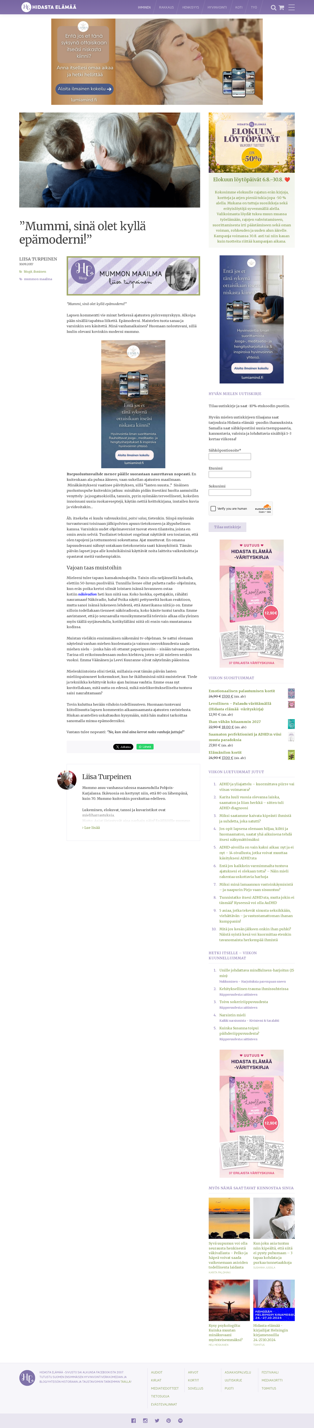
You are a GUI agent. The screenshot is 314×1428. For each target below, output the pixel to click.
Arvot (193, 1372)
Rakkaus (166, 7)
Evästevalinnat (164, 1404)
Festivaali (270, 1372)
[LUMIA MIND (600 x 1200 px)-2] (252, 319)
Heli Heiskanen (218, 1345)
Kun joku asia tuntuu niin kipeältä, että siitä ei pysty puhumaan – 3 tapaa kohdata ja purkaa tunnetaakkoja (272, 1253)
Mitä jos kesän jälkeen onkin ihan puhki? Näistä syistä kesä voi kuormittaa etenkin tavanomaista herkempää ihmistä (255, 934)
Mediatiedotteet (165, 1388)
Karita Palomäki (219, 1272)
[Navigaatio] (291, 7)
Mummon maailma (38, 279)
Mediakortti (272, 1380)
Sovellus (195, 1388)
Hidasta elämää (74, 7)
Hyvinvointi (217, 7)
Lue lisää (92, 827)
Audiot (157, 1372)
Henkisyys (190, 7)
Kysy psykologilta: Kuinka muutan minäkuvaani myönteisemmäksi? (226, 1332)
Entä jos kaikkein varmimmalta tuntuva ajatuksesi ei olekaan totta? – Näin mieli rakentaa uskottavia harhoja (254, 871)
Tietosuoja (160, 1396)
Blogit (28, 272)
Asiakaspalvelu (238, 1372)
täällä (125, 1382)
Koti (238, 7)
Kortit (193, 1380)
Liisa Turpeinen (38, 259)
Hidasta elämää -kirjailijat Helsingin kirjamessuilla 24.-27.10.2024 (270, 1332)
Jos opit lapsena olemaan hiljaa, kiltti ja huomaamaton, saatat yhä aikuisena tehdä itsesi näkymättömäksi (255, 834)
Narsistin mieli (232, 1015)
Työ (254, 7)
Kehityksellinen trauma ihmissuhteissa (253, 989)
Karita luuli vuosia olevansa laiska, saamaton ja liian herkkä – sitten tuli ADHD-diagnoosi (251, 802)
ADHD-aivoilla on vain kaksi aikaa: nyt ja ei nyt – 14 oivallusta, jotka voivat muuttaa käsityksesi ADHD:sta (256, 852)
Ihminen (144, 7)
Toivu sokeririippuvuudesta (243, 1002)
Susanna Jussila (264, 1267)
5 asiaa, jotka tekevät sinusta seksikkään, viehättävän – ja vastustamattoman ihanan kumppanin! (256, 915)
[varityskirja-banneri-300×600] (252, 603)
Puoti (229, 1388)
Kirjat (156, 1380)
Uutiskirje (233, 1380)
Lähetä (146, 747)
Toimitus (259, 1345)
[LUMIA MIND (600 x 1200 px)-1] (133, 404)
